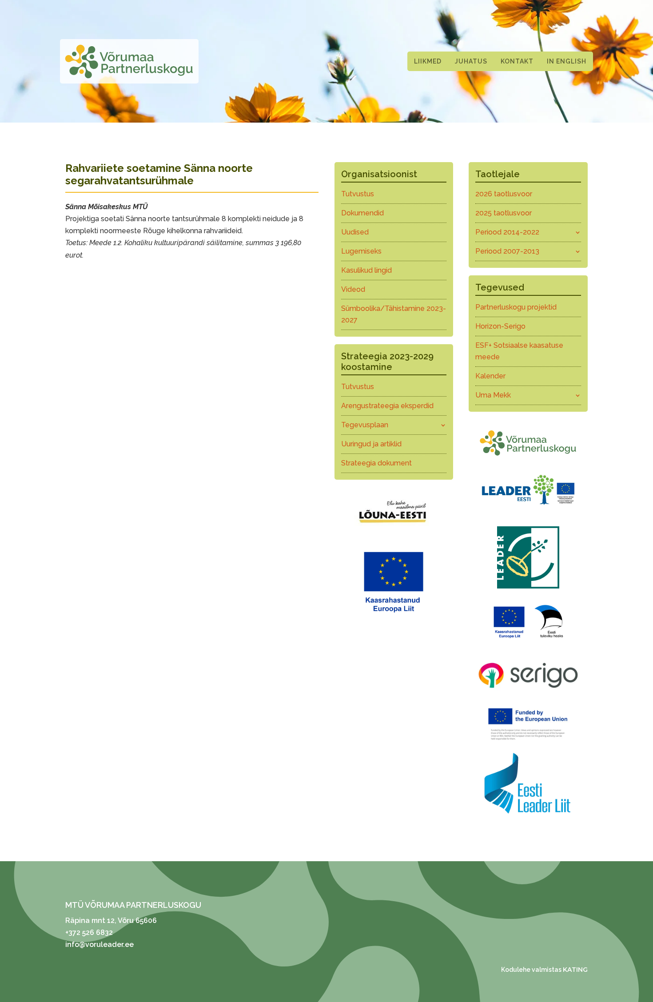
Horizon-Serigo (500, 326)
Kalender (490, 376)
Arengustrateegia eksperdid (387, 406)
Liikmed (428, 61)
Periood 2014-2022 (507, 232)
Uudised (355, 232)
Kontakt (517, 61)
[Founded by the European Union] (528, 742)
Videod (353, 289)
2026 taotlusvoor (503, 194)
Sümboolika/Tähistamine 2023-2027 (393, 314)
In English (566, 61)
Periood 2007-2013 (507, 251)
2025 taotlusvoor (503, 213)
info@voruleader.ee (99, 944)
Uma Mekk (493, 395)
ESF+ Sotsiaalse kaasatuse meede (519, 351)
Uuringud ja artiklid (371, 444)
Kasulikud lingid (366, 270)
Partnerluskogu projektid (516, 307)
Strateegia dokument (376, 463)
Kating (575, 970)
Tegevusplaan (364, 425)
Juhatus (471, 61)
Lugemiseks (361, 251)
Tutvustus (357, 194)
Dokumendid (362, 213)
